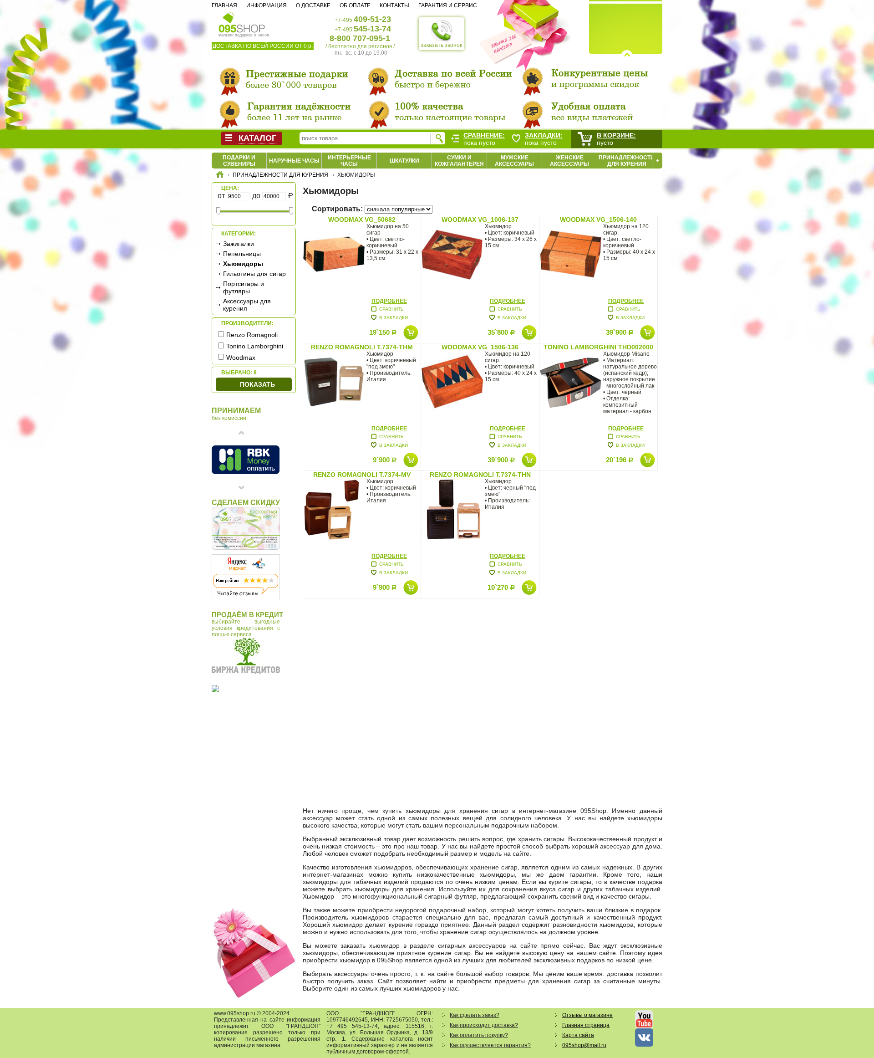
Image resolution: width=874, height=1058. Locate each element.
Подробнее (389, 301)
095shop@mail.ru (584, 1045)
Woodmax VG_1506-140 (598, 219)
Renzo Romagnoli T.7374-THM (362, 347)
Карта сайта (578, 1035)
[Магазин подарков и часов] (241, 22)
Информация (266, 5)
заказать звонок (441, 45)
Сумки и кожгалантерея (459, 160)
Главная (224, 5)
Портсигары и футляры (243, 287)
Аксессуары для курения (247, 304)
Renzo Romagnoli (252, 334)
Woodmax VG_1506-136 (480, 347)
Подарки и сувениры (239, 160)
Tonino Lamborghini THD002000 (598, 347)
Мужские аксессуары (514, 160)
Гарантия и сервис (447, 5)
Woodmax (240, 357)
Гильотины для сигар (254, 273)
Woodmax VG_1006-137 (480, 219)
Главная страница (586, 1025)
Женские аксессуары (569, 160)
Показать (257, 384)
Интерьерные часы (349, 160)
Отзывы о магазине (587, 1015)
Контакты (394, 5)
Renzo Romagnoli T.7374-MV (362, 474)
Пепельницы (242, 253)
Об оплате (355, 5)
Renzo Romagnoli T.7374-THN (480, 474)
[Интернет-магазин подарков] (220, 176)
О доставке (313, 5)
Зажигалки (238, 243)
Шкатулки (404, 161)
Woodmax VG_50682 (362, 219)
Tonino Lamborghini (254, 346)
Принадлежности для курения (627, 160)
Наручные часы (294, 161)
